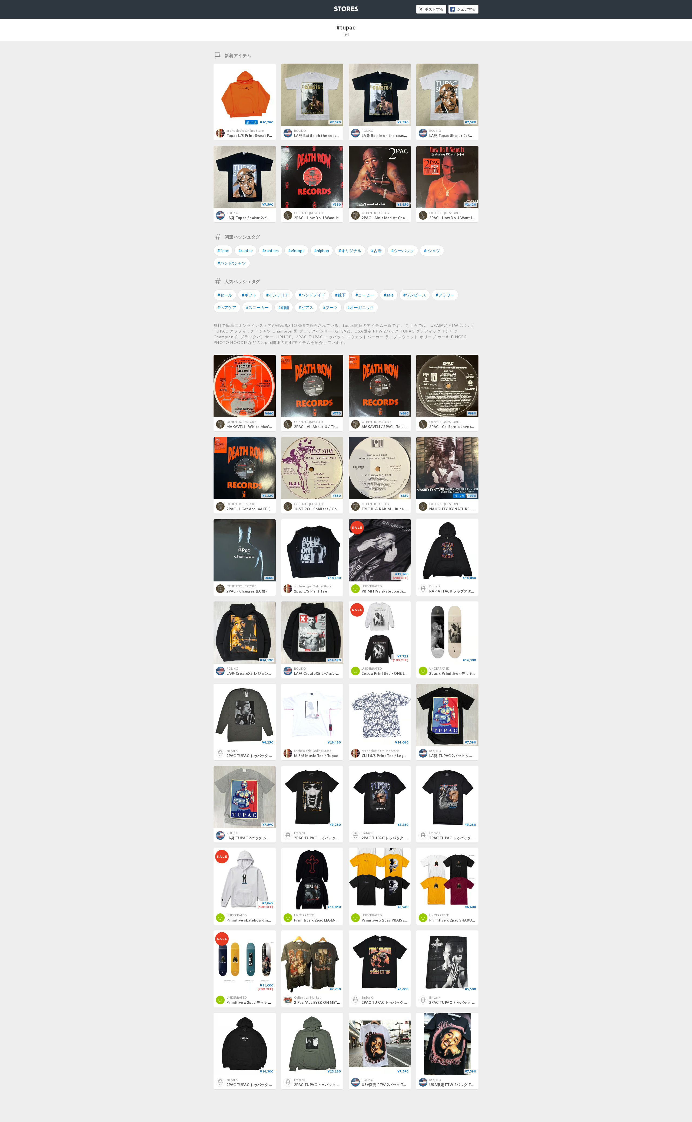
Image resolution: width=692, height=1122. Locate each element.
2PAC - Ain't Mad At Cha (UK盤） (390, 218)
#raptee (245, 250)
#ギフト (249, 294)
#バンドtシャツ (232, 263)
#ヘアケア (227, 307)
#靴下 (340, 294)
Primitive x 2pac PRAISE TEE (387, 920)
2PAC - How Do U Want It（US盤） (459, 218)
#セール (225, 294)
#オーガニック (360, 307)
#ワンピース (414, 294)
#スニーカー (257, 307)
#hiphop (321, 250)
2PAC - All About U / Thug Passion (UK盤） (332, 427)
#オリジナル (350, 250)
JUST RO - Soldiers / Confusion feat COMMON (336, 509)
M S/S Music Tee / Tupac (316, 756)
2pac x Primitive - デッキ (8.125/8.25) (462, 673)
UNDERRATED (372, 586)
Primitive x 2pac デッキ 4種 (250, 1002)
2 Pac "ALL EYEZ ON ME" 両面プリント (328, 1002)
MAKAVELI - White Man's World (255, 427)
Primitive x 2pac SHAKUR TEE (455, 920)
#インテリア (277, 294)
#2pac (223, 250)
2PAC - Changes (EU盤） (248, 591)
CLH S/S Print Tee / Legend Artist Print (397, 756)
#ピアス (306, 307)
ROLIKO (300, 130)
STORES (337, 7)
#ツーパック (402, 250)
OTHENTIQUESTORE (309, 213)
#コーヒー (364, 294)
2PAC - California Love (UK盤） (456, 427)
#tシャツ (432, 250)
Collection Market (307, 997)
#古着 (376, 250)
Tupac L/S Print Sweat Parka (252, 135)
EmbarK (434, 586)
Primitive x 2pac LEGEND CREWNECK (327, 920)
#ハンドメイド (312, 294)
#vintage (296, 250)
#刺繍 (283, 307)
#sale (389, 294)
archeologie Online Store (245, 130)
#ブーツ (330, 307)
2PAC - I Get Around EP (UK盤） (254, 509)
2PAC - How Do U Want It (316, 218)
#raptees (270, 250)
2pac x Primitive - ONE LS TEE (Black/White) (401, 673)
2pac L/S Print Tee (310, 591)
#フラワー (445, 294)
